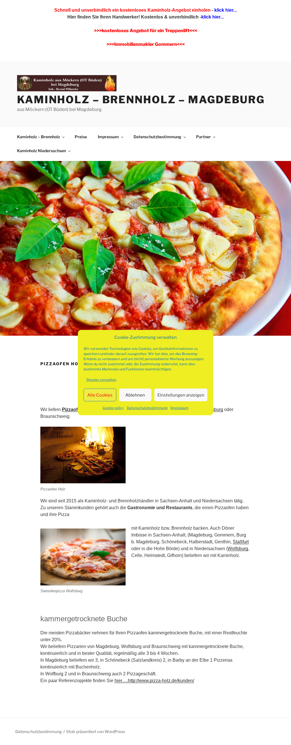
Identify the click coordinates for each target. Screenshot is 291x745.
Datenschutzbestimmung (147, 408)
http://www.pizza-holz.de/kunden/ (161, 680)
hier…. (121, 680)
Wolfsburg (238, 548)
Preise (81, 136)
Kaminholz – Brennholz (38, 136)
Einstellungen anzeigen (180, 394)
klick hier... (225, 10)
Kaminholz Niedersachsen (41, 150)
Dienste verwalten (101, 379)
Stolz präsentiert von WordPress (95, 731)
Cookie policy (113, 408)
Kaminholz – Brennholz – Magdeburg (141, 99)
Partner (203, 136)
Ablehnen (135, 394)
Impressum (179, 408)
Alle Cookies (100, 394)
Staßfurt (241, 541)
